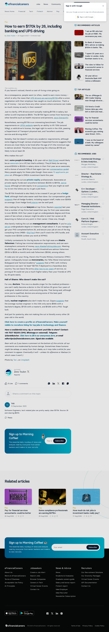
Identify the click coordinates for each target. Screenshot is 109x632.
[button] (54, 316)
